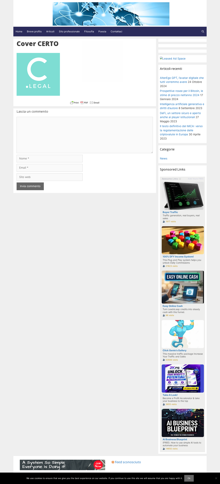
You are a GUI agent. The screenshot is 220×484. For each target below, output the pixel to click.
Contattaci (116, 31)
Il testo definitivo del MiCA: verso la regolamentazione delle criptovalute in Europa (181, 130)
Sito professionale (69, 31)
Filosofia (89, 31)
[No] (216, 478)
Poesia (102, 31)
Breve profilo (34, 31)
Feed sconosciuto (128, 462)
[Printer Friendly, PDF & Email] (84, 102)
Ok (189, 478)
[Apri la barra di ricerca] (203, 31)
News (163, 158)
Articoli (50, 31)
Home (19, 31)
